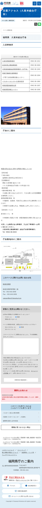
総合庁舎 (38, 437)
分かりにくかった (10, 329)
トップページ (6, 437)
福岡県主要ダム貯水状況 (10, 421)
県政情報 (23, 437)
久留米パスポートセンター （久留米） (15, 417)
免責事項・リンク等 (28, 452)
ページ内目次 (7, 30)
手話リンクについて (22, 480)
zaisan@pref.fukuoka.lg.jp (12, 298)
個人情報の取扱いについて (10, 452)
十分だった (8, 317)
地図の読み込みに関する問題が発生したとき (16, 169)
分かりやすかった (10, 327)
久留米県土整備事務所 (9, 65)
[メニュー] (35, 3)
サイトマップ (21, 450)
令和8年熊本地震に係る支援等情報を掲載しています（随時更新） (20, 398)
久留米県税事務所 (8, 61)
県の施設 (38, 442)
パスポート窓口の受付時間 (11, 413)
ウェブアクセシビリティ (9, 455)
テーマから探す (15, 437)
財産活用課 (7, 284)
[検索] (39, 3)
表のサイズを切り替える (21, 57)
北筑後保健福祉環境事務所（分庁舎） (15, 69)
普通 (18, 317)
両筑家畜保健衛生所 (9, 85)
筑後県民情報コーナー (10, 89)
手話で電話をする (17, 477)
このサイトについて (8, 450)
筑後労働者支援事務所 (10, 73)
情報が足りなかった (11, 319)
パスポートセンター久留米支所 (13, 81)
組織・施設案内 (31, 437)
